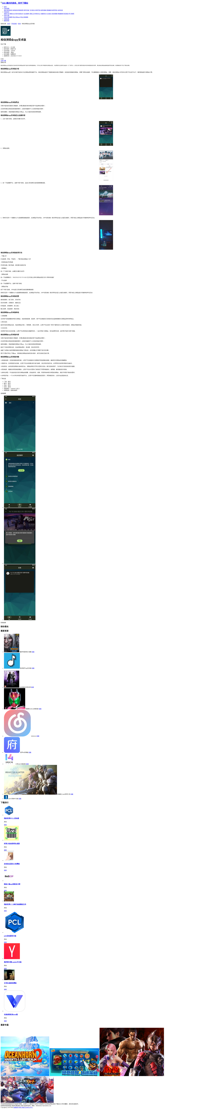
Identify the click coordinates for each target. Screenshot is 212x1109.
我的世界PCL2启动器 (11, 818)
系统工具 (32, 13)
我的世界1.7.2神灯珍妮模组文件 (15, 904)
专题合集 (6, 19)
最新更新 (6, 20)
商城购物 (60, 13)
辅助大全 (12, 13)
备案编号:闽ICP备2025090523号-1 (23, 1107)
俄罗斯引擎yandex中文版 (13, 962)
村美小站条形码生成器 (12, 843)
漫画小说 (6, 13)
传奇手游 (37, 10)
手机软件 (6, 12)
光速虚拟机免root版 (11, 1014)
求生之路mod (16, 17)
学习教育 (71, 13)
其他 (5, 10)
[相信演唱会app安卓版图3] (19, 563)
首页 (5, 6)
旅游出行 (21, 13)
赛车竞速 (26, 10)
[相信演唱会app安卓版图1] (19, 451)
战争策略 (43, 10)
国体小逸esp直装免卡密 (12, 884)
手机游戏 (6, 8)
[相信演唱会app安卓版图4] (19, 619)
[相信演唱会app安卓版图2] (19, 507)
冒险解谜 (49, 10)
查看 (33, 652)
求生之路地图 (8, 17)
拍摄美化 (43, 13)
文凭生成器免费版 (10, 983)
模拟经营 (21, 10)
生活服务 (26, 13)
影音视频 (54, 13)
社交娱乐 (49, 13)
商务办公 (37, 13)
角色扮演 (9, 10)
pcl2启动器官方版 (10, 936)
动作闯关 (60, 10)
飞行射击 (32, 10)
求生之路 (6, 15)
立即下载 (3, 60)
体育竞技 (54, 10)
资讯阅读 (66, 13)
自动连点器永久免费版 (12, 864)
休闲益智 (15, 10)
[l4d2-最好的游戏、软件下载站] (14, 3)
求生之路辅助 (24, 17)
